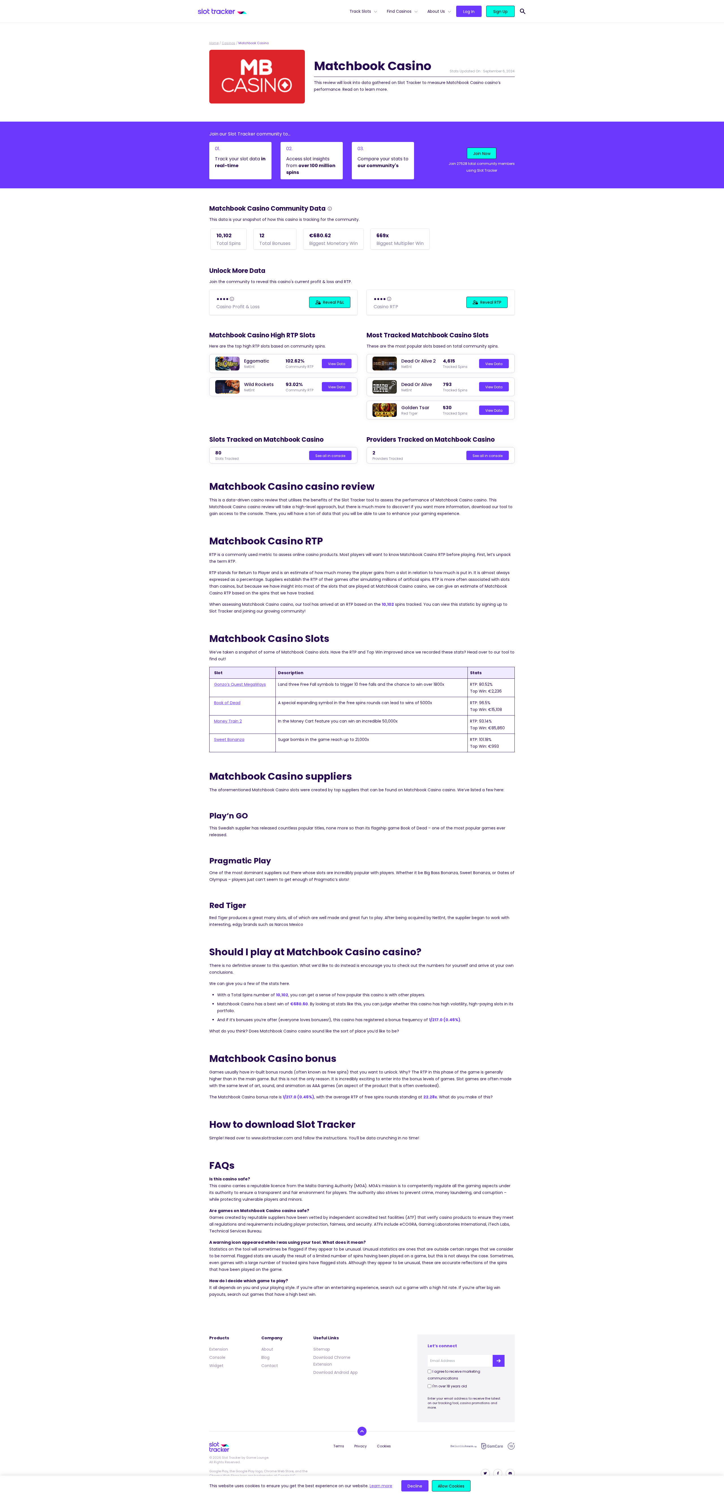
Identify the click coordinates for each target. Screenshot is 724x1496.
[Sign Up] (499, 1361)
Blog (265, 1357)
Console (217, 1357)
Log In (469, 11)
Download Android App (335, 1372)
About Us (436, 11)
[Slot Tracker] (271, 11)
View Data (336, 363)
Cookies (384, 1446)
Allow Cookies (451, 1486)
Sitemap (321, 1349)
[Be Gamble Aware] (464, 1446)
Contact (269, 1365)
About (267, 1349)
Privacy (360, 1446)
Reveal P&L (333, 302)
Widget (216, 1365)
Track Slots (360, 11)
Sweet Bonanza (229, 739)
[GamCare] (492, 1446)
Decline (415, 1486)
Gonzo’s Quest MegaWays (240, 684)
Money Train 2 (228, 721)
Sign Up (500, 11)
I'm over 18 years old (449, 1386)
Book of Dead (227, 703)
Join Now (481, 153)
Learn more (381, 1486)
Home (214, 43)
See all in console (330, 455)
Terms (338, 1446)
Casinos (228, 43)
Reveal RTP (490, 302)
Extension (218, 1349)
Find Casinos (399, 11)
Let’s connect (442, 1346)
